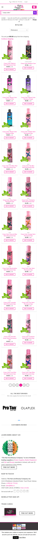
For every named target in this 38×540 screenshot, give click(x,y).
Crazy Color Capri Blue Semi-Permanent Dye (28, 373)
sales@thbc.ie (10, 485)
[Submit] (35, 12)
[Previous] (10, 385)
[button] (2, 7)
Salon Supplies (19, 460)
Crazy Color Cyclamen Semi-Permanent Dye (28, 337)
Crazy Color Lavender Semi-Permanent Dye (10, 303)
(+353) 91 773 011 (12, 483)
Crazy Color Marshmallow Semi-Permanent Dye (10, 269)
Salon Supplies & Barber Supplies (21, 18)
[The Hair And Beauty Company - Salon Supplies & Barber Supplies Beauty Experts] (19, 7)
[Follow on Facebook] (14, 491)
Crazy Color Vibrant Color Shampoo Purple (28, 98)
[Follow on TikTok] (21, 491)
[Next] (27, 385)
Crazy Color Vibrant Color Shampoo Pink (10, 98)
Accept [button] (15, 537)
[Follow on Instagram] (17, 491)
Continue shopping (7, 39)
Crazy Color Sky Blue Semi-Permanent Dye (28, 166)
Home (3, 18)
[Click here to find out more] (10, 514)
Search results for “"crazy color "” (16, 20)
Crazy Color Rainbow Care (28, 63)
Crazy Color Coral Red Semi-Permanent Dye (9, 373)
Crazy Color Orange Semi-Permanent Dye (28, 235)
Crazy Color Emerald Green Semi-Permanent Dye (9, 338)
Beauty (12, 462)
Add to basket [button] (9, 69)
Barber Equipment (30, 460)
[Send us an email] (24, 491)
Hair (5, 462)
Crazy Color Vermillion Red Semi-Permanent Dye (9, 166)
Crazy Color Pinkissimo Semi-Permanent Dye (28, 200)
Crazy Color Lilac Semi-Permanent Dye (28, 269)
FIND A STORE (24, 488)
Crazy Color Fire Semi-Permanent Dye (28, 303)
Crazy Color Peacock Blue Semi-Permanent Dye (9, 235)
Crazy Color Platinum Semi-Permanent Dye (10, 64)
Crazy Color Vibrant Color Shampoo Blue (10, 132)
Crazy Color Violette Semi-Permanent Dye (28, 132)
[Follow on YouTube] (27, 491)
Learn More (22, 537)
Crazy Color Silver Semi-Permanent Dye (10, 200)
